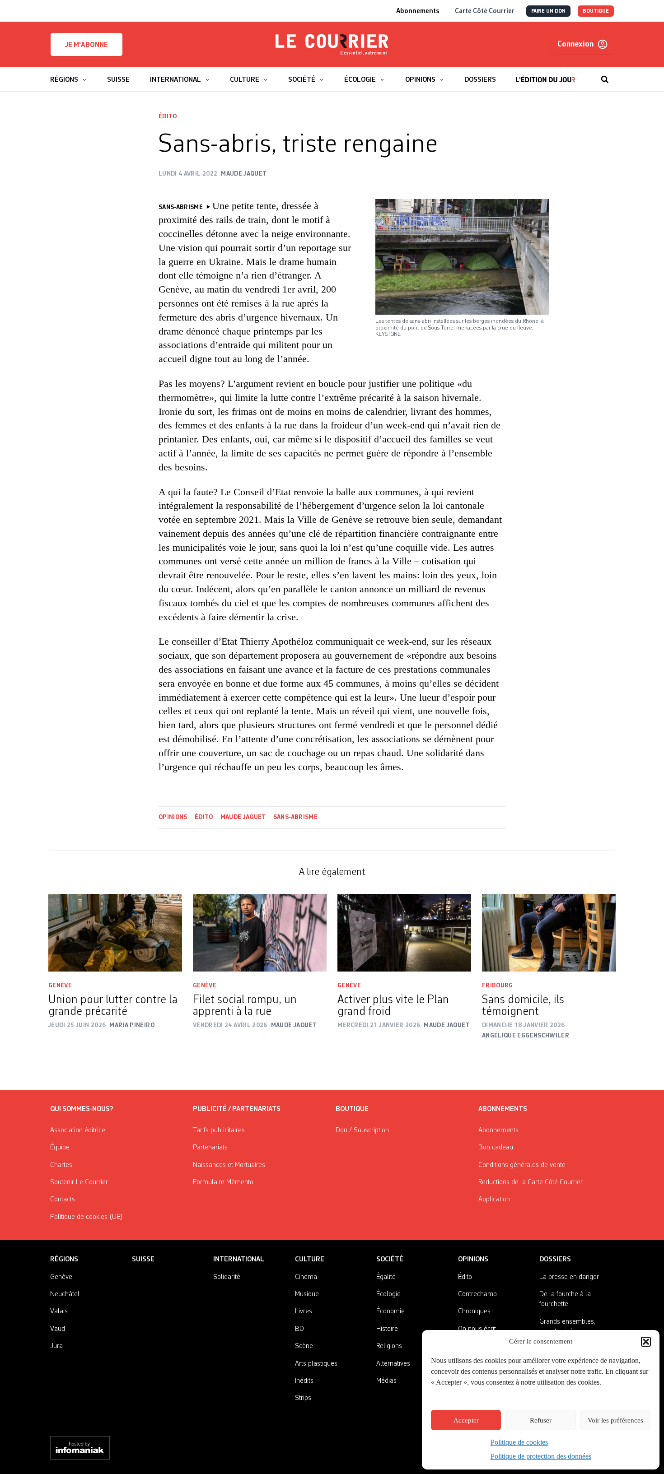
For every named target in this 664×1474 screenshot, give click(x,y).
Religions (389, 1346)
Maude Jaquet (243, 817)
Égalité (386, 1277)
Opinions (173, 817)
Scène (304, 1346)
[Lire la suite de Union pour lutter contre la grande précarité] (115, 933)
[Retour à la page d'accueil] (332, 45)
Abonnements (498, 1130)
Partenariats (210, 1147)
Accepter (466, 1420)
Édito (168, 116)
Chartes (61, 1165)
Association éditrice (77, 1130)
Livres (303, 1311)
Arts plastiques (316, 1363)
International (238, 1259)
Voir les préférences (615, 1420)
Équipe (60, 1147)
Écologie (388, 1294)
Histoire (387, 1329)
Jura (56, 1346)
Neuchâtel (64, 1294)
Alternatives (393, 1363)
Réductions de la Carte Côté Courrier (530, 1182)
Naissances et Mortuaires (229, 1165)
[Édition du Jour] (545, 75)
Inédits (304, 1381)
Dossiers (555, 1259)
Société (389, 1259)
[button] (645, 1341)
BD (299, 1329)
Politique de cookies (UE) (86, 1217)
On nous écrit (477, 1329)
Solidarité (226, 1277)
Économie (390, 1311)
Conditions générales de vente (522, 1165)
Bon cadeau (495, 1147)
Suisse (143, 1259)
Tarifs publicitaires (219, 1130)
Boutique (352, 1109)
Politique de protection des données (541, 1456)
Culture (309, 1259)
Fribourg (497, 985)
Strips (303, 1398)
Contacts (62, 1199)
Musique (307, 1294)
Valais (59, 1311)
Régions (64, 1259)
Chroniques (474, 1311)
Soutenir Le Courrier (79, 1182)
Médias (386, 1381)
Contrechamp (477, 1294)
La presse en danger (569, 1277)
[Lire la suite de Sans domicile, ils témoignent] (549, 933)
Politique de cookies (519, 1442)
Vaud (57, 1329)
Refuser (541, 1420)
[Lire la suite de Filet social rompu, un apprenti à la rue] (260, 933)
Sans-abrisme (295, 817)
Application (494, 1199)
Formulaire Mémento (223, 1182)
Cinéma (306, 1277)
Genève (60, 985)
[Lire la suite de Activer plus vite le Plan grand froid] (404, 933)
